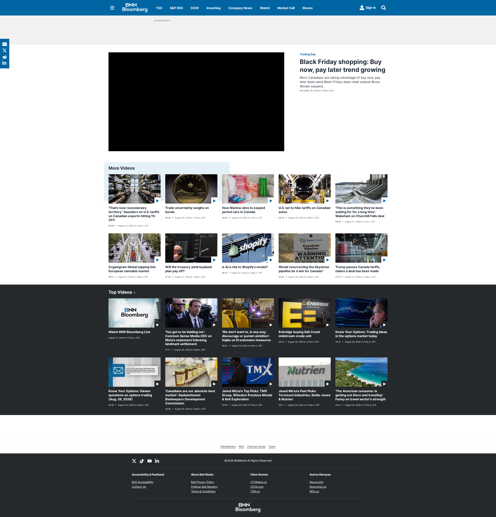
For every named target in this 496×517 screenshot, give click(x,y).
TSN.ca (255, 491)
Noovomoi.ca (318, 486)
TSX (159, 8)
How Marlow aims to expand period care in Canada (243, 210)
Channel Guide (256, 446)
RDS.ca (314, 491)
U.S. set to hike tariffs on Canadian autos (305, 210)
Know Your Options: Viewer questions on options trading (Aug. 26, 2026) (130, 395)
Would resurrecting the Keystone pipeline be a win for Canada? (304, 269)
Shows (307, 8)
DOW (195, 8)
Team (272, 446)
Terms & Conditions (203, 491)
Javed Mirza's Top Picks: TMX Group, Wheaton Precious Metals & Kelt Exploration (247, 395)
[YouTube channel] (149, 460)
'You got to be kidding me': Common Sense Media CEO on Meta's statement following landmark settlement (188, 338)
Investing (213, 8)
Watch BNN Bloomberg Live (129, 332)
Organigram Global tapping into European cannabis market (132, 269)
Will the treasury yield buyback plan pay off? (188, 269)
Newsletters (228, 446)
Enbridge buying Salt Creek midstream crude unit (299, 334)
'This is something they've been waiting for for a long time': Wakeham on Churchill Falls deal (359, 212)
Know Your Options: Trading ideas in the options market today (361, 334)
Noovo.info (316, 482)
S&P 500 (176, 8)
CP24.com (257, 486)
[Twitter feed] (134, 460)
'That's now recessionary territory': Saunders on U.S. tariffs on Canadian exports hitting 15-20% (133, 214)
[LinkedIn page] (157, 460)
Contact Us (139, 486)
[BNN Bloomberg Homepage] (134, 7)
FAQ (241, 446)
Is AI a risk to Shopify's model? (245, 267)
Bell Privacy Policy (202, 482)
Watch (265, 8)
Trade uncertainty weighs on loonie (187, 210)
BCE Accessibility (142, 482)
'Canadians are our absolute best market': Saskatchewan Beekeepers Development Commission (190, 397)
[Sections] (112, 8)
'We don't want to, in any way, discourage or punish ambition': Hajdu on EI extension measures (246, 336)
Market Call (286, 8)
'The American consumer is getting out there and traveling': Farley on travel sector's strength (360, 395)
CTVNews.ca (258, 482)
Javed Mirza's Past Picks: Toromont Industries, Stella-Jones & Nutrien (305, 395)
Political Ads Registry (204, 486)
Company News (240, 8)
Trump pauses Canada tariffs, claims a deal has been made (357, 269)
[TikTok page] (142, 460)
